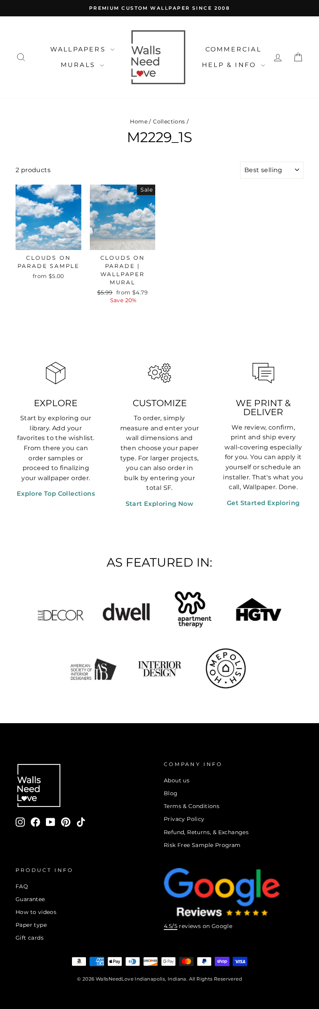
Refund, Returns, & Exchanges (206, 832)
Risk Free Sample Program (202, 845)
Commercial (233, 49)
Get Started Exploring (263, 503)
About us (176, 780)
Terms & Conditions (191, 806)
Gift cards (30, 938)
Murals (79, 65)
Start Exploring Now (160, 503)
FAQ (22, 886)
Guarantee (30, 899)
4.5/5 (170, 926)
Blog (171, 793)
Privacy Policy (184, 819)
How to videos (36, 912)
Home (138, 121)
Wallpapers (79, 49)
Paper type (31, 925)
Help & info (230, 65)
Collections (169, 121)
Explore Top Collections (56, 493)
